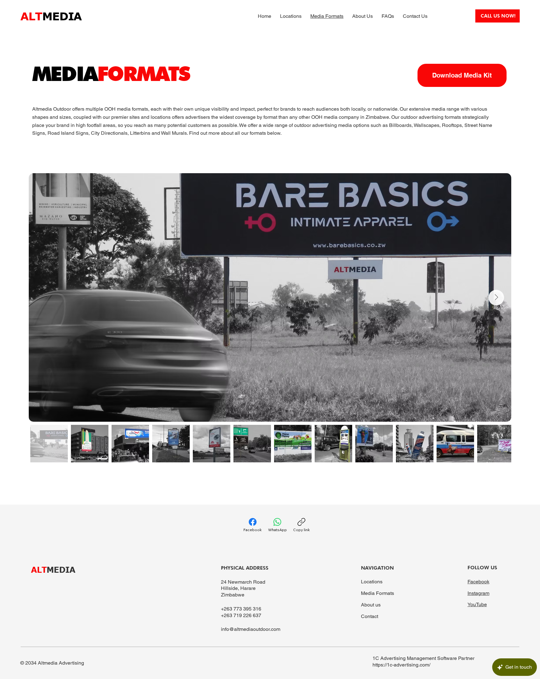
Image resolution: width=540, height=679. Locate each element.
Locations (371, 582)
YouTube (477, 604)
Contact (369, 616)
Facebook (478, 582)
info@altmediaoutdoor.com (250, 629)
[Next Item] (496, 297)
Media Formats (377, 593)
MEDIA (53, 569)
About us (371, 605)
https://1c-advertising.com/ (401, 665)
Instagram (478, 593)
